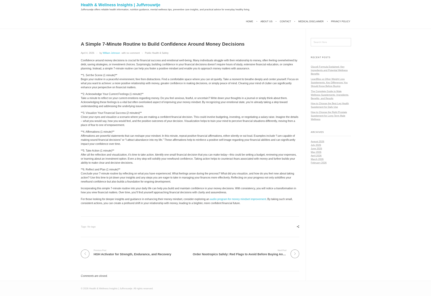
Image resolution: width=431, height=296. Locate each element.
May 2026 (316, 152)
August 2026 (317, 141)
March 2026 (317, 159)
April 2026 (316, 155)
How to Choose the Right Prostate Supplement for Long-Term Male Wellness (329, 116)
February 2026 (319, 162)
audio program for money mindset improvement (238, 199)
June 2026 (316, 148)
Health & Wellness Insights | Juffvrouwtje (120, 5)
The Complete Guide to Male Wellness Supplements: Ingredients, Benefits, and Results (330, 95)
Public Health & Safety (157, 53)
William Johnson (111, 53)
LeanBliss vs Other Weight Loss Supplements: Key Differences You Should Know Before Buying (329, 82)
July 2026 (316, 145)
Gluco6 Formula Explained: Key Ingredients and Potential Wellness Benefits (329, 70)
